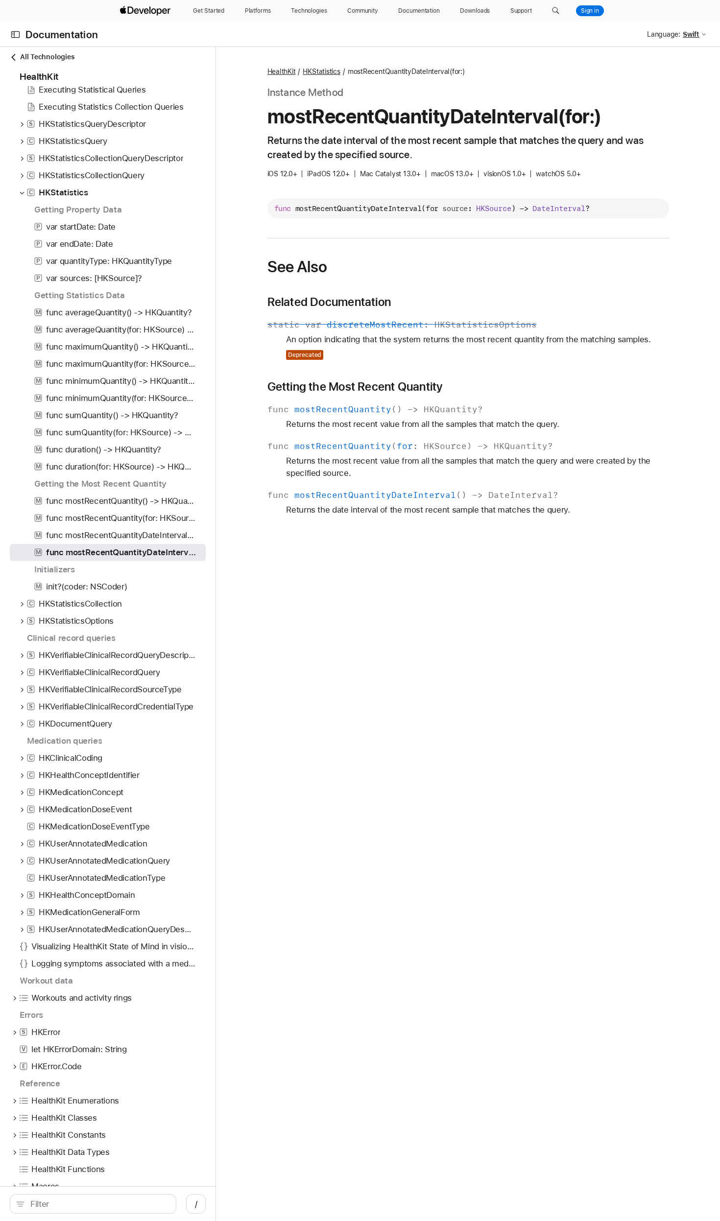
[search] (93, 1204)
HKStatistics (321, 71)
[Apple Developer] (146, 11)
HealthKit (281, 71)
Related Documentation (329, 302)
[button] (555, 11)
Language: (663, 34)
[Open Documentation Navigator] (15, 34)
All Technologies (47, 57)
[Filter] (98, 1204)
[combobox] (98, 1203)
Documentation (61, 34)
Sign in (590, 10)
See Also (297, 267)
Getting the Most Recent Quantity (355, 387)
